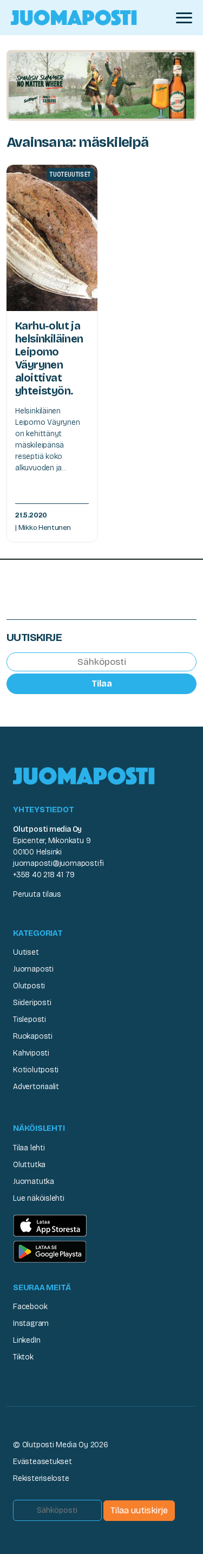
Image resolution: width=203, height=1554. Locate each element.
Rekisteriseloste (41, 1478)
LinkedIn (26, 1340)
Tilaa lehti (29, 1147)
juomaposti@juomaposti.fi (58, 863)
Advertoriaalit (36, 1086)
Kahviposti (31, 1053)
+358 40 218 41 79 (43, 874)
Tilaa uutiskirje (139, 1510)
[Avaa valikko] (184, 17)
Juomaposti (33, 969)
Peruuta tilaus (37, 894)
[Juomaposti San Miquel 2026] (101, 84)
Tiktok (23, 1357)
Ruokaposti (33, 1036)
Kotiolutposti (35, 1069)
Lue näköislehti (38, 1198)
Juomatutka (33, 1181)
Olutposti (29, 985)
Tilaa (101, 683)
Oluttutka (29, 1164)
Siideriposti (32, 1002)
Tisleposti (29, 1019)
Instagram (31, 1323)
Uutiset (26, 952)
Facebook (30, 1306)
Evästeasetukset (42, 1461)
